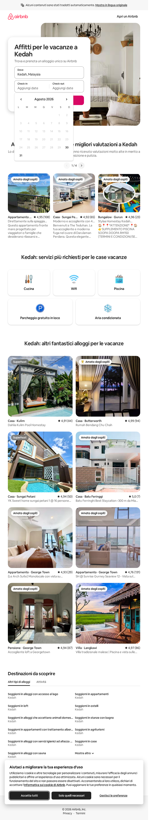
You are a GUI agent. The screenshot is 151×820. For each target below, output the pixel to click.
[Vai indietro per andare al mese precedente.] (21, 99)
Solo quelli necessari (71, 795)
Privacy (67, 813)
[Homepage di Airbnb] (18, 16)
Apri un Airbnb (127, 16)
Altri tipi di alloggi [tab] (19, 682)
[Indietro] (67, 165)
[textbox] (31, 88)
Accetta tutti (29, 795)
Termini (80, 813)
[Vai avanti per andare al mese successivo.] (66, 99)
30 (67, 147)
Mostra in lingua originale (111, 5)
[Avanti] (81, 165)
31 (20, 155)
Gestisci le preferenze (113, 795)
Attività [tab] (41, 682)
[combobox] (49, 74)
